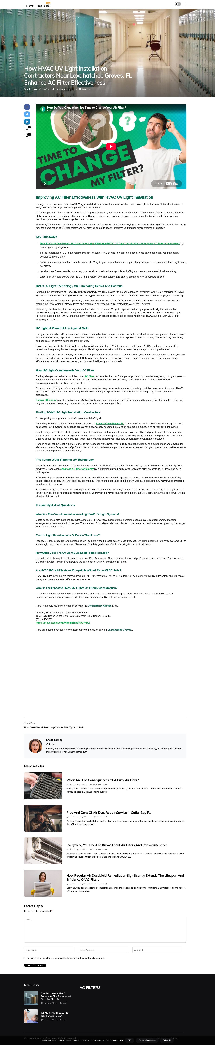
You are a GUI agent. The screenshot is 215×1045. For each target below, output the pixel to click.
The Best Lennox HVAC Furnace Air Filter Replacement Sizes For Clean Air (56, 996)
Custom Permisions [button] (147, 1040)
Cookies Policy (116, 1040)
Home (29, 5)
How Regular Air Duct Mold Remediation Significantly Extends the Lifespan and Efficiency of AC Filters (125, 877)
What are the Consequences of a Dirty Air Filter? (103, 780)
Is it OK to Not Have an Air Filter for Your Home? (54, 1014)
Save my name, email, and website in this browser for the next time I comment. (65, 958)
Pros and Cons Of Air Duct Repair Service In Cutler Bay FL (108, 812)
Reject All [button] (167, 1040)
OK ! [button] (129, 1040)
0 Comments (87, 89)
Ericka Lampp (31, 89)
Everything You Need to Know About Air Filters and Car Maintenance (117, 845)
